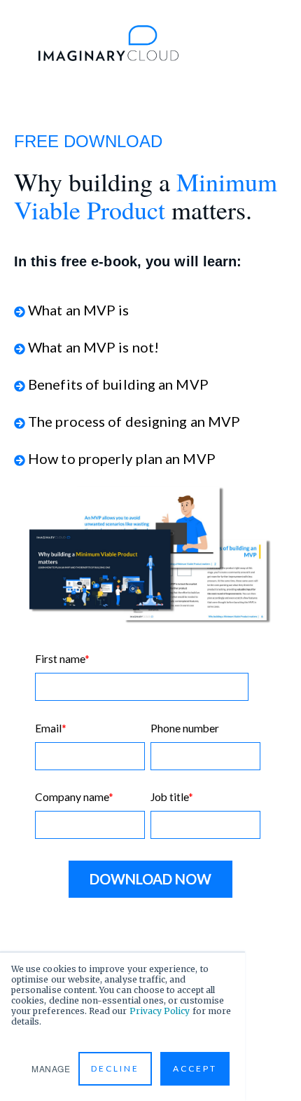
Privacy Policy (160, 1011)
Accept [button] (195, 1068)
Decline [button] (115, 1068)
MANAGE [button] (50, 1068)
